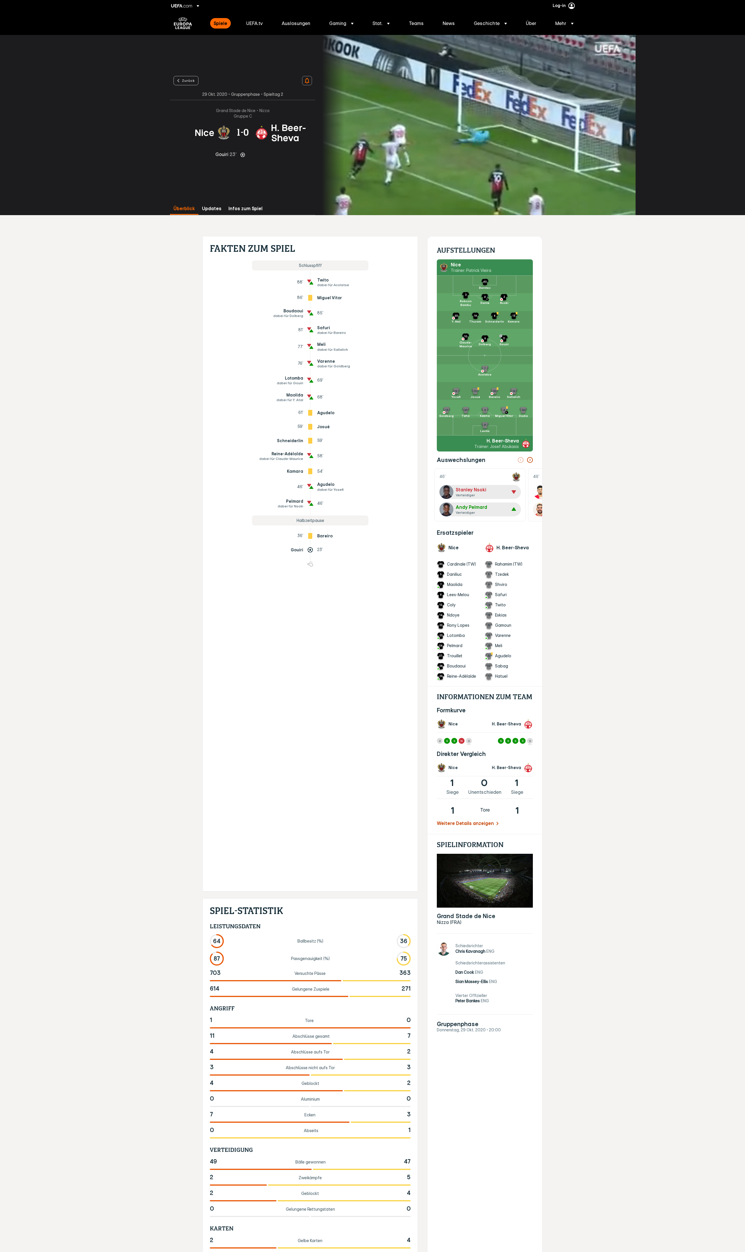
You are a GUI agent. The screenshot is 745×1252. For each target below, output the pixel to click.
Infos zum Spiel (245, 208)
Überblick (184, 208)
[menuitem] (222, 23)
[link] (220, 23)
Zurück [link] (188, 80)
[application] (475, 125)
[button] (341, 23)
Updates (211, 208)
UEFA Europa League (183, 23)
